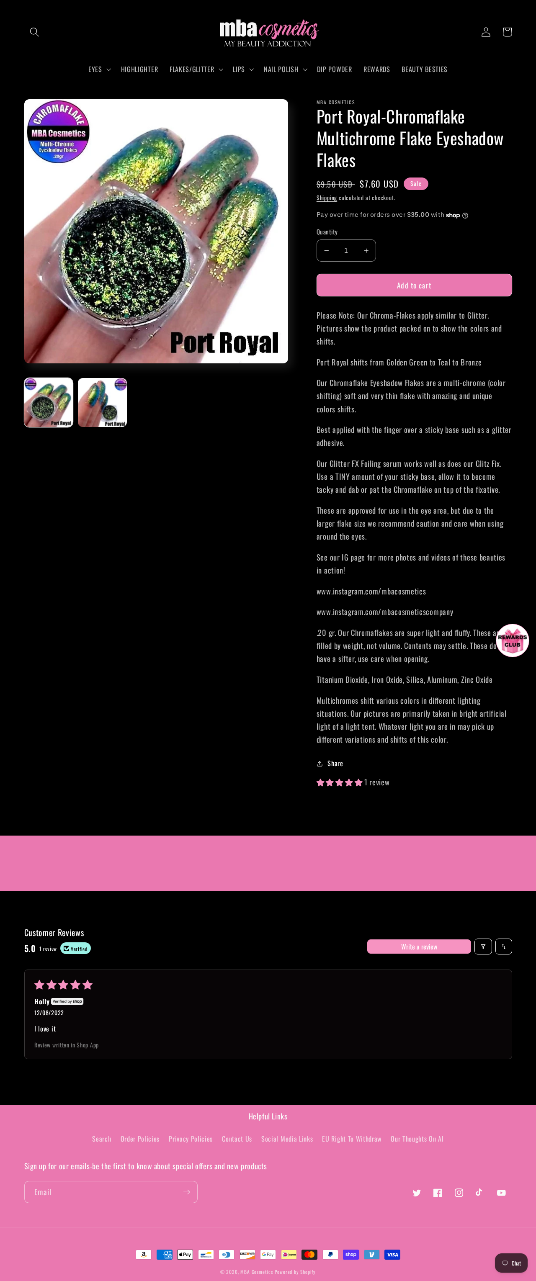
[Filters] (483, 946)
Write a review (419, 946)
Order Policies (140, 1139)
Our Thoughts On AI (417, 1139)
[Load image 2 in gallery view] (102, 402)
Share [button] (335, 763)
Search (101, 1139)
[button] (35, 32)
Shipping (327, 197)
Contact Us (237, 1139)
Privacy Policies (191, 1139)
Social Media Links (287, 1139)
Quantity (327, 231)
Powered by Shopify (295, 1271)
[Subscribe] (186, 1192)
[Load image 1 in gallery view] (48, 402)
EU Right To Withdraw (351, 1139)
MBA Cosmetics (257, 1271)
